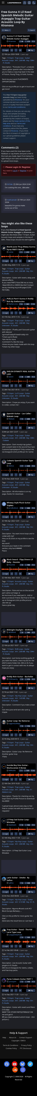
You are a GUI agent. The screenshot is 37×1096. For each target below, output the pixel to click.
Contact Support (25, 1037)
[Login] (25, 2)
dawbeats (12, 825)
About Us (12, 1037)
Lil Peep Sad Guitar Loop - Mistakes (18, 820)
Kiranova (12, 41)
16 (34, 252)
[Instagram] (23, 1070)
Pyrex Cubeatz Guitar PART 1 (20, 979)
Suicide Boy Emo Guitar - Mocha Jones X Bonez (18, 766)
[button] (34, 2)
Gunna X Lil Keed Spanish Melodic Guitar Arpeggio (18, 37)
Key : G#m (30, 60)
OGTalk (10, 184)
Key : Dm (29, 745)
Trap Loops (19, 58)
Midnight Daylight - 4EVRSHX (20, 630)
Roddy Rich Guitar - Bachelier (20, 676)
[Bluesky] (22, 1064)
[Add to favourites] (16, 50)
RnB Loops (19, 649)
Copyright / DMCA (18, 1040)
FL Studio (6, 63)
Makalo (11, 419)
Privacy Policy (26, 1045)
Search (32, 30)
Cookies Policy (11, 1048)
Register (23, 171)
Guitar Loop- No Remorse (18, 721)
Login (6, 50)
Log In (15, 171)
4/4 (16, 60)
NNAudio (12, 770)
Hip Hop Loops (21, 696)
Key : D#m (30, 438)
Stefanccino (13, 304)
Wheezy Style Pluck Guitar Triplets (18, 504)
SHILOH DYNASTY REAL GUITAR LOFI (21, 372)
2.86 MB (22, 60)
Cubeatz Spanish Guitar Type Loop (20, 461)
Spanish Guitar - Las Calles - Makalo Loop (19, 414)
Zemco (11, 466)
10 (34, 304)
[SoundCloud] (15, 1070)
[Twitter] (30, 1064)
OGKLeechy (13, 679)
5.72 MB (22, 902)
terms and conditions (16, 107)
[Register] (29, 2)
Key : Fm (29, 527)
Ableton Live (7, 792)
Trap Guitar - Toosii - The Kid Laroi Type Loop (19, 930)
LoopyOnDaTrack (15, 935)
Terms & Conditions (10, 1045)
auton (11, 377)
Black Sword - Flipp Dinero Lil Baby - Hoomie (20, 560)
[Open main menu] (3, 2)
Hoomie (12, 565)
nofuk (11, 252)
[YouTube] (14, 1064)
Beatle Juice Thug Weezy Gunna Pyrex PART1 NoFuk (21, 248)
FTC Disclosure (25, 1048)
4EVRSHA (12, 632)
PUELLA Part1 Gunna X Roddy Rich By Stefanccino (20, 300)
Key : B (28, 902)
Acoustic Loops (21, 581)
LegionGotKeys (14, 723)
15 (34, 771)
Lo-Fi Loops (19, 393)
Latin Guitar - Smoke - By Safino (18, 878)
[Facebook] (7, 1064)
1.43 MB (22, 698)
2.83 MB (22, 485)
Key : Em (29, 271)
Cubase (6, 440)
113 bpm (10, 58)
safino (11, 883)
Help (4, 1037)
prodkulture (13, 508)
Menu (7, 30)
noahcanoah (12, 200)
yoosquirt (12, 981)
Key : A (28, 789)
